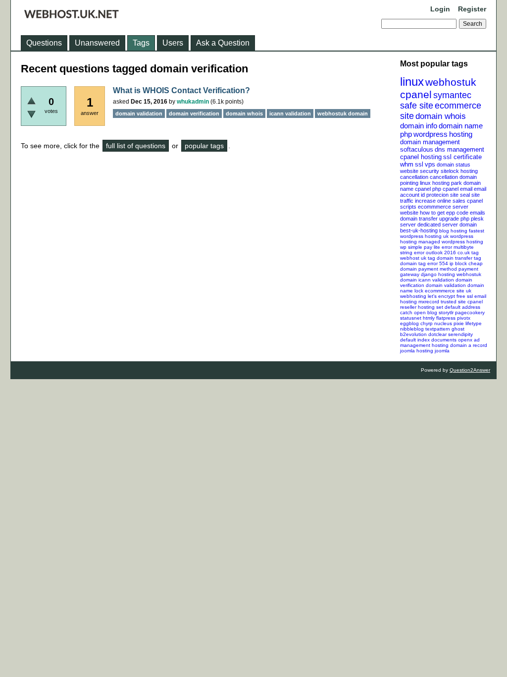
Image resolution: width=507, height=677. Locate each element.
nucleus (443, 323)
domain (468, 224)
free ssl (464, 296)
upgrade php (454, 219)
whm (406, 164)
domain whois (440, 116)
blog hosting (453, 230)
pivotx (463, 318)
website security (419, 171)
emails (477, 213)
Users (172, 43)
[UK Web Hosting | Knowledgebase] (71, 16)
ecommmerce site (444, 290)
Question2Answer (470, 370)
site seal (460, 195)
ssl (419, 164)
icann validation (436, 279)
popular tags (204, 146)
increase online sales (440, 201)
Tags (141, 43)
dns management (459, 149)
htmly (429, 318)
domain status (453, 165)
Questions (44, 43)
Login (440, 9)
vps (430, 164)
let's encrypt (441, 296)
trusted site (453, 301)
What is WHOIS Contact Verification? (181, 90)
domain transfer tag (459, 258)
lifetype (473, 323)
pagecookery (470, 312)
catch (406, 312)
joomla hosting (416, 350)
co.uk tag (468, 252)
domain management (430, 142)
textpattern (437, 329)
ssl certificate (462, 157)
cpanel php (428, 189)
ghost (458, 329)
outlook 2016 (441, 252)
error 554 (437, 263)
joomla (442, 350)
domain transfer (419, 219)
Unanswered (97, 43)
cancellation (444, 177)
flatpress (446, 318)
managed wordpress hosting (450, 241)
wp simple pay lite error (426, 247)
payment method (437, 269)
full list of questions (135, 146)
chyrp (426, 323)
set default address (458, 307)
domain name (461, 125)
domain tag (413, 263)
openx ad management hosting (440, 342)
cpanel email (457, 189)
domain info (418, 125)
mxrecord (428, 301)
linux (412, 81)
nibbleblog (412, 329)
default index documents (428, 339)
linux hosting (435, 183)
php (406, 134)
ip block (458, 263)
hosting (460, 134)
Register (472, 9)
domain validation (446, 285)
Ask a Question (223, 43)
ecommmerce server (443, 207)
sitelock (450, 171)
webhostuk (450, 82)
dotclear (437, 334)
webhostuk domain (342, 113)
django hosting (438, 274)
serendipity (460, 334)
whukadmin (193, 101)
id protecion (435, 195)
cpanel (416, 94)
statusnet (410, 318)
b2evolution (413, 334)
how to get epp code (444, 213)
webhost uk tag (417, 258)
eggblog (409, 323)
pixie (459, 323)
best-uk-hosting (419, 230)
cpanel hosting (421, 157)
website (409, 213)
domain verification (194, 113)
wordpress (430, 134)
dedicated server (437, 224)
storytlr (446, 312)
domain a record (468, 345)
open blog (425, 312)
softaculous (416, 149)
